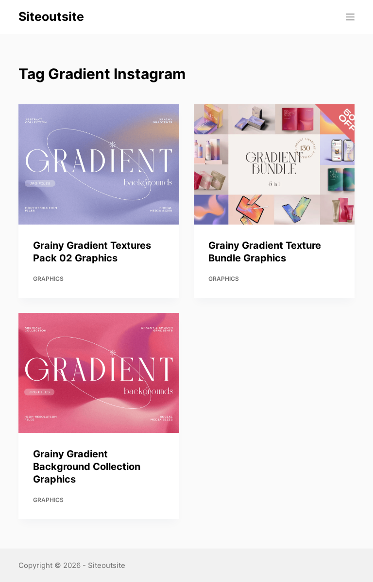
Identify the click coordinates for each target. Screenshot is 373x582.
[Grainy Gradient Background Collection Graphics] (98, 373)
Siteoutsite (51, 16)
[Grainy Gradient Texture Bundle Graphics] (274, 164)
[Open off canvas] (350, 17)
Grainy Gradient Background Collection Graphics (86, 466)
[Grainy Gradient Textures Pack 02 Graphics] (98, 164)
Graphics (48, 278)
